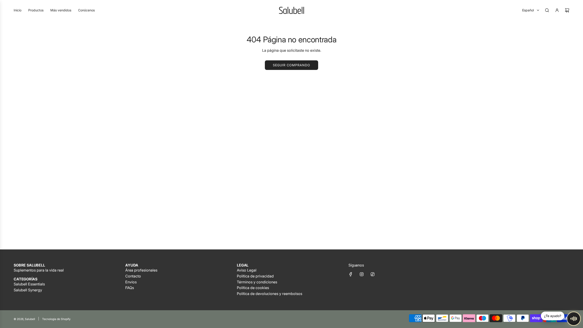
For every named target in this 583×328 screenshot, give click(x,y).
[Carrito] (567, 10)
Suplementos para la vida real (39, 270)
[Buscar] (547, 10)
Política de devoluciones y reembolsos (269, 293)
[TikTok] (373, 274)
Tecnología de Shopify (56, 319)
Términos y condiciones (257, 282)
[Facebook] (351, 274)
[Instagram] (362, 274)
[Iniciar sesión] (557, 10)
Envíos (131, 282)
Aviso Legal (246, 270)
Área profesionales (141, 270)
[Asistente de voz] (574, 319)
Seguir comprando (291, 65)
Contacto (133, 276)
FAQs (129, 287)
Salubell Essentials (29, 284)
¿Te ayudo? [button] (552, 316)
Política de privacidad (255, 276)
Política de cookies (253, 287)
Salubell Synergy (28, 290)
